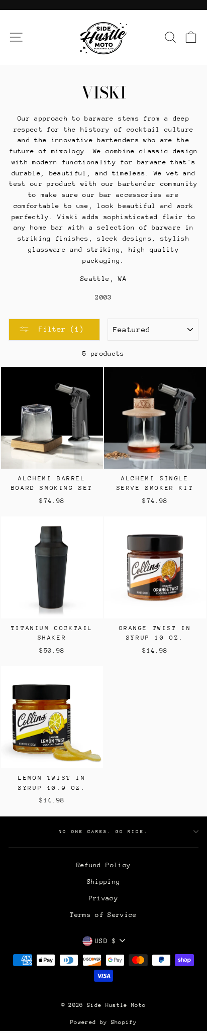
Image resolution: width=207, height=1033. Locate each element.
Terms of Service (103, 914)
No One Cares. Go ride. (103, 831)
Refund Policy (103, 865)
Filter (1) (59, 329)
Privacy (103, 898)
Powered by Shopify (103, 1022)
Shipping (104, 881)
